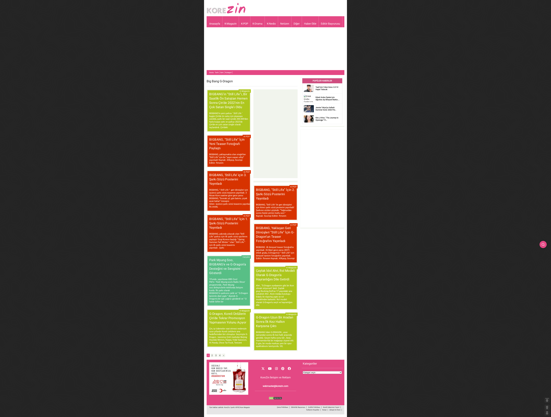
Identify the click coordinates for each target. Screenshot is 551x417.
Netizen (284, 23)
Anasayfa (214, 23)
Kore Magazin (245, 407)
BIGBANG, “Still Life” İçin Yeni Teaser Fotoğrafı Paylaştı (227, 144)
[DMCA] (275, 399)
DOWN (547, 413)
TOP (547, 400)
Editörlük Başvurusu (298, 407)
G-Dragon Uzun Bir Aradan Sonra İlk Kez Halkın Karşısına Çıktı (274, 322)
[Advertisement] (275, 50)
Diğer (297, 23)
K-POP (244, 23)
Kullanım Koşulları (312, 410)
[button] (543, 244)
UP (547, 407)
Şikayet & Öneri (335, 410)
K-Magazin (231, 23)
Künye (324, 410)
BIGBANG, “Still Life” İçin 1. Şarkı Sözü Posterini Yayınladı (228, 223)
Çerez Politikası (282, 407)
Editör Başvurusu (330, 23)
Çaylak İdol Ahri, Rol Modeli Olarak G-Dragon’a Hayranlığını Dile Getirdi (275, 275)
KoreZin (227, 407)
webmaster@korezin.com (275, 386)
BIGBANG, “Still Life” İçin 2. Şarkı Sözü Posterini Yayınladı (275, 194)
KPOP (237, 407)
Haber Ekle (310, 23)
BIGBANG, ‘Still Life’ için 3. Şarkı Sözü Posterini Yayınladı (228, 179)
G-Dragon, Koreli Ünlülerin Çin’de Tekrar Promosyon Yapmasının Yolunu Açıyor (227, 318)
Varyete (246, 257)
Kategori (228, 73)
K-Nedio (271, 23)
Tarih (217, 73)
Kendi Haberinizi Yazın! (331, 407)
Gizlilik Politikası (314, 407)
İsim (222, 73)
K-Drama (257, 23)
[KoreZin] (226, 13)
